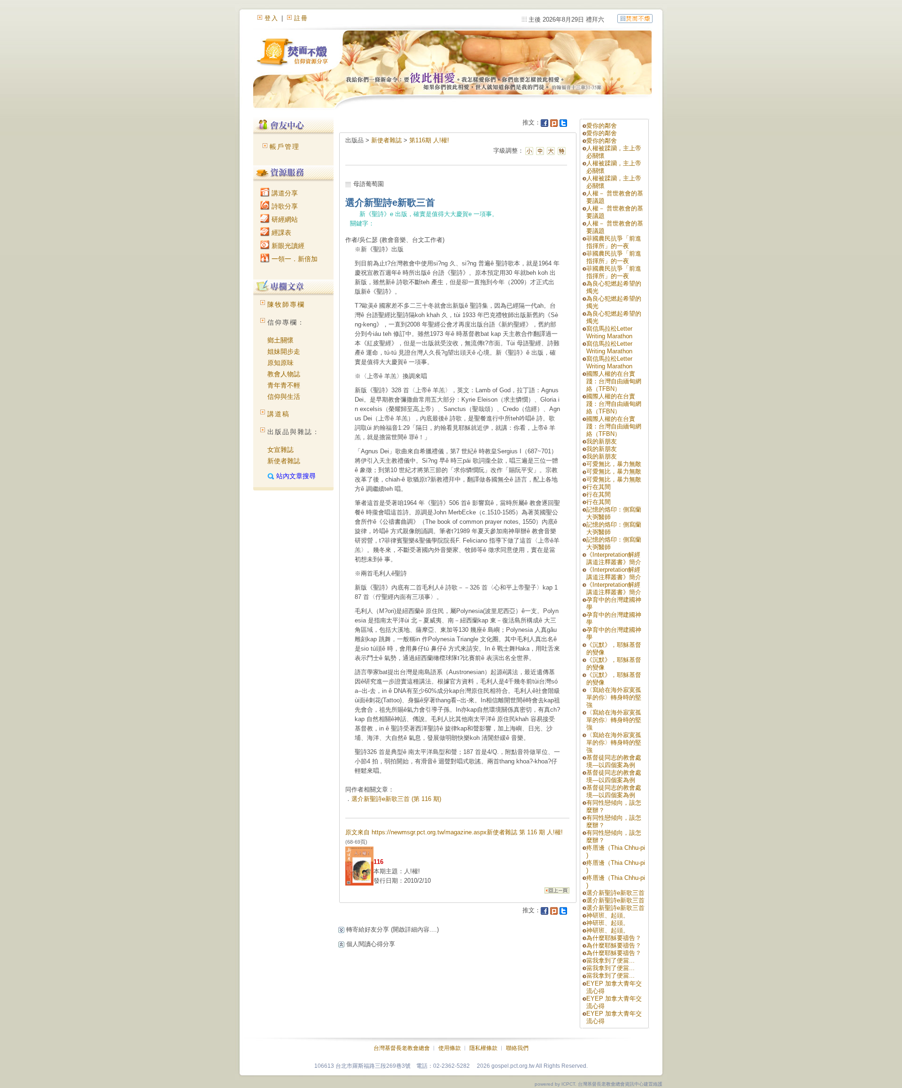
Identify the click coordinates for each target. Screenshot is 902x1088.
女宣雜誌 (280, 449)
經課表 (280, 232)
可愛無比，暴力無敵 (613, 463)
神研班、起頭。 (607, 915)
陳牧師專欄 (286, 304)
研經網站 (284, 219)
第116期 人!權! (429, 140)
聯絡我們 (517, 1048)
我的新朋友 (601, 441)
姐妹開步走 (283, 351)
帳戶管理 (285, 146)
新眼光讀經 (287, 245)
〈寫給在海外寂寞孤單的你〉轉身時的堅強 (613, 697)
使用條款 (449, 1048)
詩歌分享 (284, 206)
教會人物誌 (283, 374)
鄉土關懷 (280, 340)
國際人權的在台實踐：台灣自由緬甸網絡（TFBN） (613, 381)
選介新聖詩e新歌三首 (615, 892)
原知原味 (280, 362)
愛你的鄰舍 (601, 125)
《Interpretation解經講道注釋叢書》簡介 (613, 558)
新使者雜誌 (283, 461)
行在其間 (598, 486)
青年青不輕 (283, 385)
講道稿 (278, 414)
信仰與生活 (283, 396)
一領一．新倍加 (294, 259)
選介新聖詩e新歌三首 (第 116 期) (396, 798)
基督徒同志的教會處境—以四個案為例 (613, 761)
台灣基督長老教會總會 (401, 1048)
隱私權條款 (483, 1048)
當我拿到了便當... (610, 960)
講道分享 (284, 193)
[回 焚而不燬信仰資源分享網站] (635, 18)
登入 (271, 18)
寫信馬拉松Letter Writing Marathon (609, 332)
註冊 (301, 18)
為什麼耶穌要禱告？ (613, 937)
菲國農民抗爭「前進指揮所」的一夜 (613, 242)
